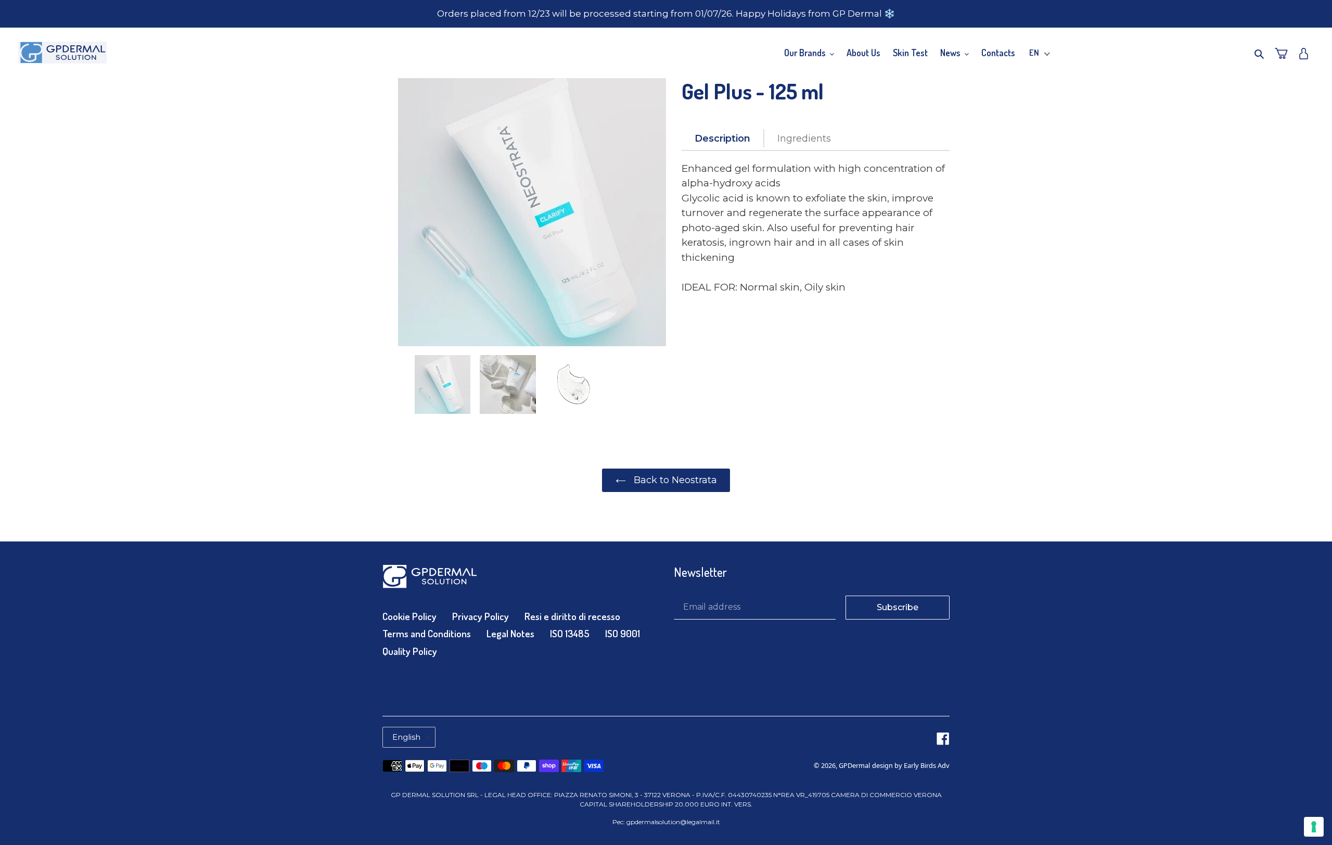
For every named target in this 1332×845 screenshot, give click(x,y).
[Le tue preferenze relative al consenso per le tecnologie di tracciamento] (1314, 827)
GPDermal (854, 765)
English (406, 737)
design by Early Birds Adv (911, 765)
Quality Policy (409, 651)
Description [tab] (722, 138)
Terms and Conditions (426, 633)
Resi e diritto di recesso (572, 616)
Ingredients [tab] (804, 138)
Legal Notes (510, 633)
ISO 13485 (570, 633)
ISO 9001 (622, 633)
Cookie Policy (409, 616)
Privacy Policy (480, 616)
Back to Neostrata (674, 480)
